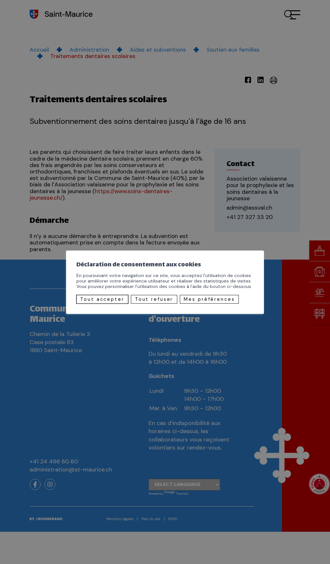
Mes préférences (209, 299)
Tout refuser (154, 299)
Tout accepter (102, 299)
